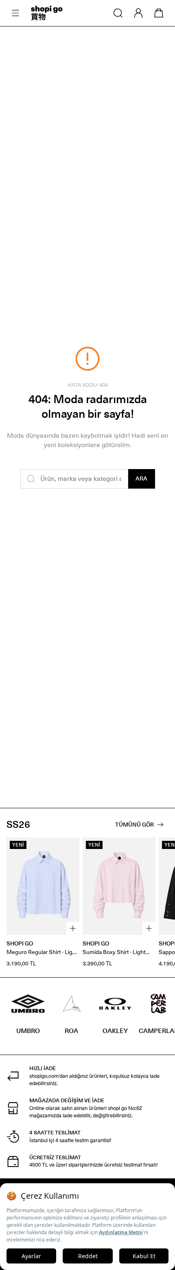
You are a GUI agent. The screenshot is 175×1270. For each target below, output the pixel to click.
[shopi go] (47, 13)
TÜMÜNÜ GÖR (134, 824)
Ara (141, 478)
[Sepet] (158, 13)
